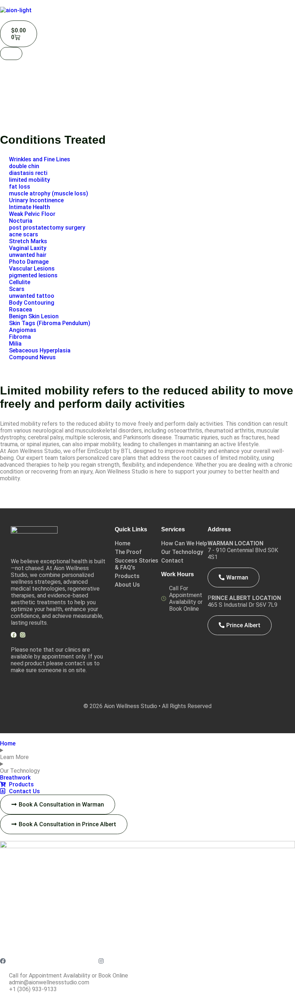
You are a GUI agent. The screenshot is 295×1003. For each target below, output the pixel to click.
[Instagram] (23, 635)
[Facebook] (14, 635)
